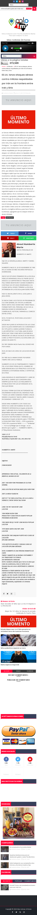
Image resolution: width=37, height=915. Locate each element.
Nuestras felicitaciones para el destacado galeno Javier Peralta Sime (22, 856)
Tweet (12, 233)
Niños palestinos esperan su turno (13, 648)
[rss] (20, 1)
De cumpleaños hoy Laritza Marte (20, 847)
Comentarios (30, 881)
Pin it (12, 238)
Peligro (24, 8)
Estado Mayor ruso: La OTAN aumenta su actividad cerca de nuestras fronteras (15, 630)
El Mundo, (28, 93)
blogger (6, 671)
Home (3, 66)
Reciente (6, 881)
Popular (18, 881)
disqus (18, 671)
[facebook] (14, 1)
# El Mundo (9, 217)
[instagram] (23, 1)
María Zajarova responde (10, 665)
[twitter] (17, 1)
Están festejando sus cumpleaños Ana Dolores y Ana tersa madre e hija (22, 864)
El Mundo (10, 66)
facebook (30, 671)
